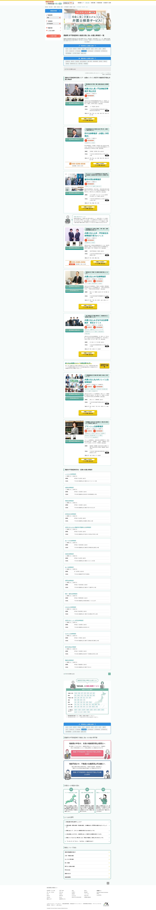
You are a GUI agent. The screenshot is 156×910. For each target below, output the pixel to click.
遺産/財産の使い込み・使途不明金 (76, 63)
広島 (75, 704)
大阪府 (87, 428)
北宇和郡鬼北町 (90, 729)
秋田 (85, 693)
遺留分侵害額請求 (83, 61)
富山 (84, 697)
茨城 (88, 695)
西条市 (83, 48)
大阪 (75, 702)
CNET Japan (61, 890)
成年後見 (67, 63)
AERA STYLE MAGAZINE (76, 897)
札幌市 (88, 709)
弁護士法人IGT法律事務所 (95, 277)
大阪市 (94, 428)
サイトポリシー (58, 903)
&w (49, 892)
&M (47, 892)
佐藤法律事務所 (69, 487)
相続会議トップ (81, 2)
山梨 (78, 697)
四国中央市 (88, 48)
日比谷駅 (100, 384)
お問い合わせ (59, 905)
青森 (79, 693)
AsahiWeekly (99, 895)
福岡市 (91, 709)
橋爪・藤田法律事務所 (71, 593)
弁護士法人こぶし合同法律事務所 (74, 620)
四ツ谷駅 (99, 325)
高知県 (87, 181)
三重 (84, 699)
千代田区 (93, 384)
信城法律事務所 (69, 554)
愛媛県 (68, 476)
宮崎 (90, 706)
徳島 (93, 704)
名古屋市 (83, 709)
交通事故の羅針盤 (87, 897)
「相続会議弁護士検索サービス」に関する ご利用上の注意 (77, 715)
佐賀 (78, 706)
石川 (87, 697)
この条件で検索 (53, 35)
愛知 (75, 699)
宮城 (88, 693)
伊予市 (96, 48)
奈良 (84, 702)
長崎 (81, 706)
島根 (87, 704)
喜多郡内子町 (71, 729)
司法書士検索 (99, 2)
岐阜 (81, 699)
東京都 (87, 325)
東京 (75, 695)
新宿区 (94, 325)
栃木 (91, 695)
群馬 (94, 695)
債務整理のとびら (62, 898)
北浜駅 (100, 428)
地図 (107, 110)
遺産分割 (72, 61)
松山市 (67, 48)
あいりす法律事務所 (70, 540)
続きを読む (101, 103)
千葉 (85, 695)
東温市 (92, 48)
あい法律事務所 (69, 567)
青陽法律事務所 (69, 500)
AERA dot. (61, 895)
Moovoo (48, 895)
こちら (90, 717)
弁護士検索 (87, 2)
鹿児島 (93, 706)
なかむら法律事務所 (70, 633)
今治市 (70, 48)
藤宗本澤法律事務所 (93, 179)
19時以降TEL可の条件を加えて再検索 (104, 365)
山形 (91, 693)
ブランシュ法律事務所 (94, 426)
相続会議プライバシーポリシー (76, 903)
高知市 (94, 181)
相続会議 (85, 892)
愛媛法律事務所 (69, 660)
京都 (81, 702)
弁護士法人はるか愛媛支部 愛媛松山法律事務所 (78, 527)
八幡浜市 (104, 48)
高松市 (94, 238)
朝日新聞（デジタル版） (51, 890)
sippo (73, 890)
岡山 (78, 704)
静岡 (78, 699)
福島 (94, 693)
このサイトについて (50, 903)
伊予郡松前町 (78, 729)
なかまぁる (74, 895)
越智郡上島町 (83, 53)
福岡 (75, 706)
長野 (81, 697)
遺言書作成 (68, 61)
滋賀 (87, 702)
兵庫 (78, 702)
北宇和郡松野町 (97, 729)
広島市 (94, 138)
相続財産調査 (95, 61)
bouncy (60, 897)
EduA (48, 893)
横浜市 (76, 709)
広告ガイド (53, 905)
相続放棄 (77, 61)
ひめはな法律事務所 (70, 607)
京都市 (99, 709)
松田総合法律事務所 (70, 514)
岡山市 (94, 93)
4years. (85, 890)
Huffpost (60, 893)
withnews (48, 897)
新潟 (75, 697)
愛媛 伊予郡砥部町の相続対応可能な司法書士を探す (87, 773)
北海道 (76, 693)
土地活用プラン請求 (107, 2)
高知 (99, 704)
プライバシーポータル (97, 903)
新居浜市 (74, 48)
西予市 (67, 729)
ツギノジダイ (86, 893)
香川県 (87, 238)
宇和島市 (79, 48)
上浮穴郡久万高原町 (76, 53)
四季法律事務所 (69, 580)
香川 (90, 704)
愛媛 (96, 704)
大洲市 (100, 48)
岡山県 (87, 93)
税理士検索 (93, 2)
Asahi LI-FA (86, 895)
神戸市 (95, 709)
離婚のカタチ (49, 898)
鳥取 (84, 704)
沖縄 (96, 706)
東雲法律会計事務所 (70, 647)
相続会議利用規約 (65, 903)
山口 (81, 704)
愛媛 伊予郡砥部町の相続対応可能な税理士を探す (87, 753)
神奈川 (79, 695)
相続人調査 (90, 61)
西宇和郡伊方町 (104, 729)
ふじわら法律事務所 (70, 474)
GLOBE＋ (73, 892)
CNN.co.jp (61, 892)
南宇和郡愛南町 (68, 53)
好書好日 (73, 893)
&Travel (52, 892)
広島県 (87, 138)
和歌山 (90, 702)
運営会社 (48, 905)
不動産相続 (86, 63)
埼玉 (82, 695)
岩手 (82, 693)
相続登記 (100, 61)
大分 (87, 706)
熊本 (84, 706)
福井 (90, 697)
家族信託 (105, 61)
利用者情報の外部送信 (87, 903)
